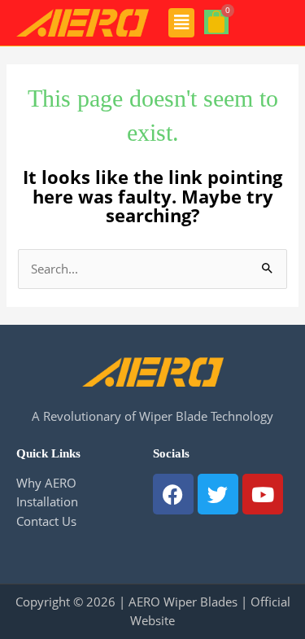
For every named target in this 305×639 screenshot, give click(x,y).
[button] (181, 22)
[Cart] (216, 22)
